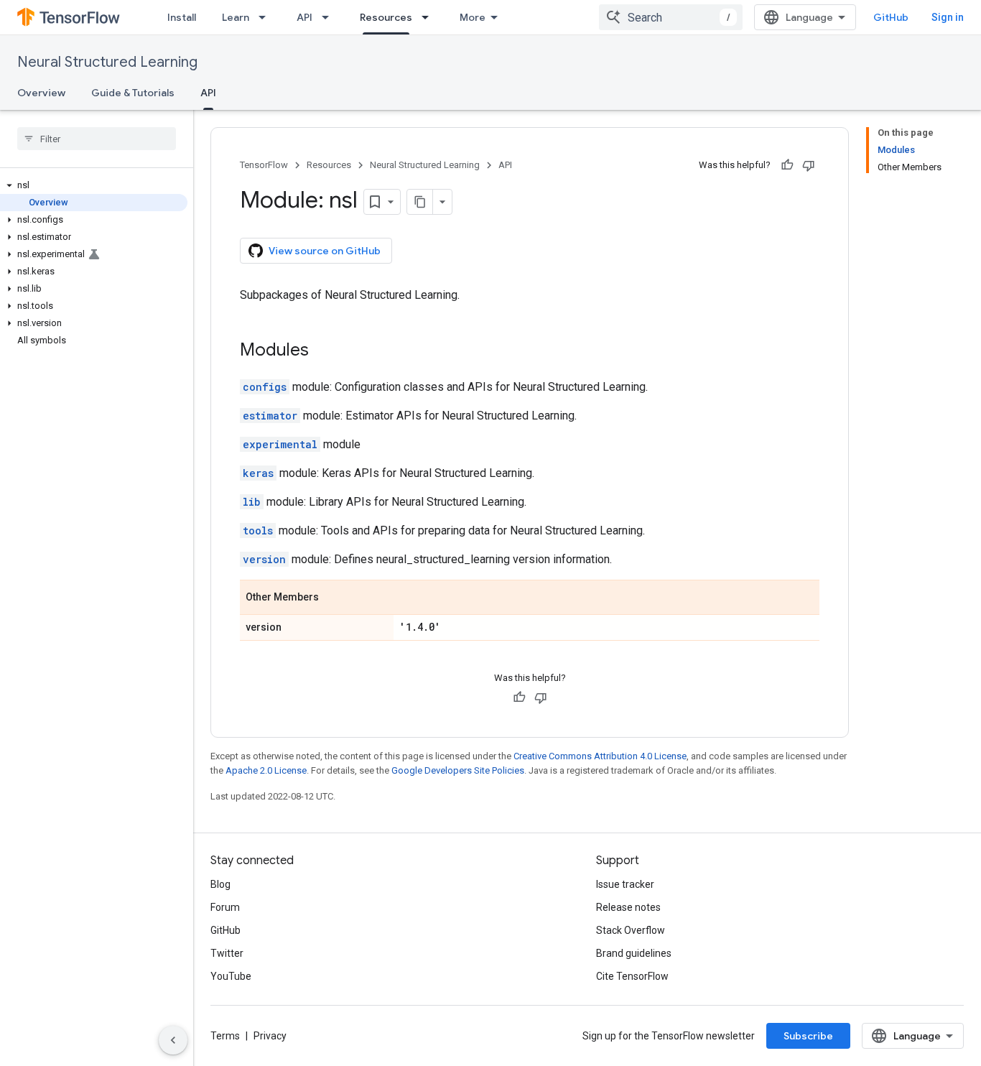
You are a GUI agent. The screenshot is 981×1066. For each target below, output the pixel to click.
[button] (93, 185)
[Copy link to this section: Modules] (323, 351)
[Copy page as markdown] (420, 202)
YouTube (230, 976)
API (304, 17)
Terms (225, 1036)
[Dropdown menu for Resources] (429, 17)
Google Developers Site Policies (457, 770)
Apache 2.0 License (266, 770)
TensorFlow (264, 164)
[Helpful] (787, 165)
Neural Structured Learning (107, 62)
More (472, 17)
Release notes (628, 907)
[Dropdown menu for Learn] (266, 17)
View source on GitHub (325, 250)
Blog (220, 884)
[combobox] (671, 17)
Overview (41, 92)
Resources (386, 17)
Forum (225, 907)
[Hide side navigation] (173, 1040)
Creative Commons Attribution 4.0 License (600, 756)
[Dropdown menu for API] (329, 17)
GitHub (890, 17)
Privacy (270, 1036)
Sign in (947, 17)
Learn (235, 17)
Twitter (226, 953)
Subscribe (808, 1035)
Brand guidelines (633, 953)
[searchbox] (96, 138)
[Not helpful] (808, 165)
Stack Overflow (630, 930)
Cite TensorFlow (632, 976)
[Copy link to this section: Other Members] (333, 598)
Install (181, 17)
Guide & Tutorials (133, 92)
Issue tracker (625, 884)
